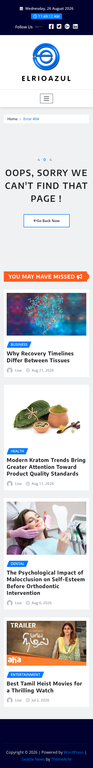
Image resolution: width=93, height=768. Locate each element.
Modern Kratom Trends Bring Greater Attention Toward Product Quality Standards (46, 467)
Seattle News (33, 759)
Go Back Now (48, 220)
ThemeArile (61, 759)
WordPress (74, 752)
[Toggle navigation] (46, 98)
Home (12, 118)
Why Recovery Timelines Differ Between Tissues (40, 356)
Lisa (18, 370)
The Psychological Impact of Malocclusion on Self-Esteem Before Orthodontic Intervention (46, 582)
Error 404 (31, 118)
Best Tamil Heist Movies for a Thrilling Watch (44, 687)
